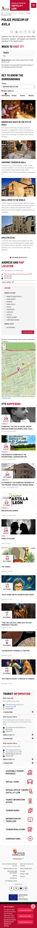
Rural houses (11, 299)
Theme (3, 83)
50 (22, 95)
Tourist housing (12, 317)
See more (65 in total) (19, 257)
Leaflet (5, 396)
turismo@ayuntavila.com (13, 750)
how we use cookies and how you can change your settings (10, 922)
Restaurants (11, 327)
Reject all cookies (25, 916)
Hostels (9, 315)
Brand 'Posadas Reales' (14, 296)
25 (14, 95)
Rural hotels (11, 304)
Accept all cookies (25, 910)
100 (31, 95)
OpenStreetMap (16, 396)
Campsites (10, 312)
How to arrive (6, 282)
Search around (28, 332)
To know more (8, 712)
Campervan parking (13, 320)
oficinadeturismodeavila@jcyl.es (16, 727)
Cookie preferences (25, 922)
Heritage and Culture (11, 13)
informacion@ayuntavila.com (14, 704)
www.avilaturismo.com (13, 752)
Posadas (9, 302)
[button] (4, 345)
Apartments (11, 309)
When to (9, 735)
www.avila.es (10, 706)
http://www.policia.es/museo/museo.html (17, 274)
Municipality (6, 95)
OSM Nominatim (6, 398)
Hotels (9, 307)
